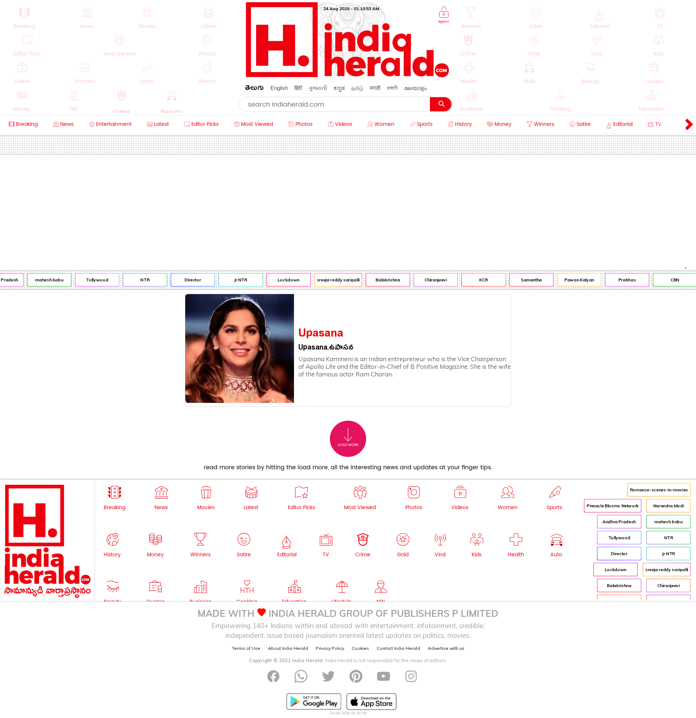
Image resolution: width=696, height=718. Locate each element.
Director (187, 279)
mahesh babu (43, 279)
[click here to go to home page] (347, 75)
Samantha (525, 279)
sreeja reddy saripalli (332, 279)
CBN (669, 279)
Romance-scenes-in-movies (659, 489)
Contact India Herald (398, 648)
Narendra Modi (668, 505)
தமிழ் (357, 88)
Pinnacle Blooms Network (613, 505)
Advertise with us (446, 648)
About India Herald (288, 648)
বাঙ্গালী (392, 88)
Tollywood (91, 279)
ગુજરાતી (317, 88)
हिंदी (298, 88)
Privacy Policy (330, 648)
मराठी (375, 88)
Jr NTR (234, 279)
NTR (139, 279)
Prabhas (621, 279)
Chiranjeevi (430, 279)
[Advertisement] (348, 209)
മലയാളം (415, 88)
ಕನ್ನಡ (339, 88)
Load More (348, 445)
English (279, 88)
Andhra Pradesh (619, 521)
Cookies (360, 648)
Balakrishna (382, 279)
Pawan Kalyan (573, 279)
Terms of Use (246, 648)
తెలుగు (254, 89)
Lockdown (283, 279)
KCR (477, 279)
